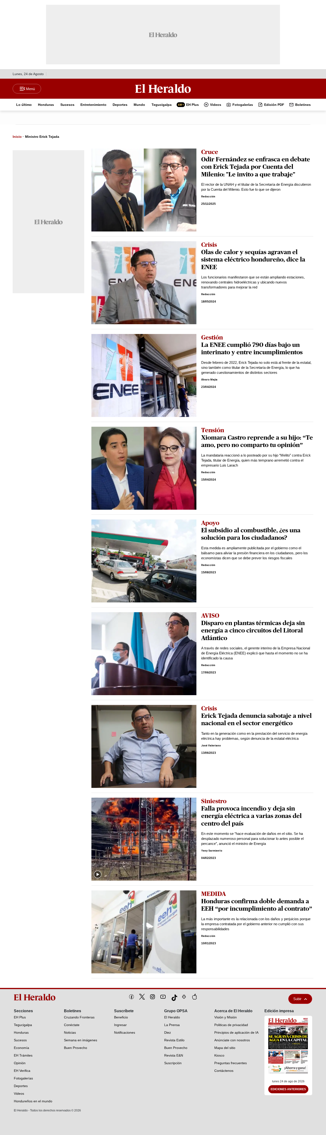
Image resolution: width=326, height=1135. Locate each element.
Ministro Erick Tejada (42, 137)
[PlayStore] (184, 997)
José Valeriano (211, 745)
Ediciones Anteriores (288, 1089)
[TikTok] (173, 997)
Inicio (17, 137)
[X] (142, 997)
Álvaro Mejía (209, 379)
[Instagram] (152, 997)
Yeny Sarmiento (211, 850)
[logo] (36, 997)
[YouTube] (163, 997)
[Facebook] (131, 997)
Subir (297, 999)
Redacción (208, 196)
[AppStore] (194, 997)
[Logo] (163, 88)
